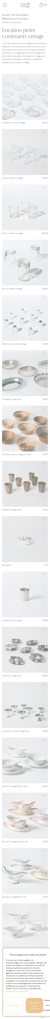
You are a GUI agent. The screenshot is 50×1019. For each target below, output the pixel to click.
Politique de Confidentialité (17, 991)
